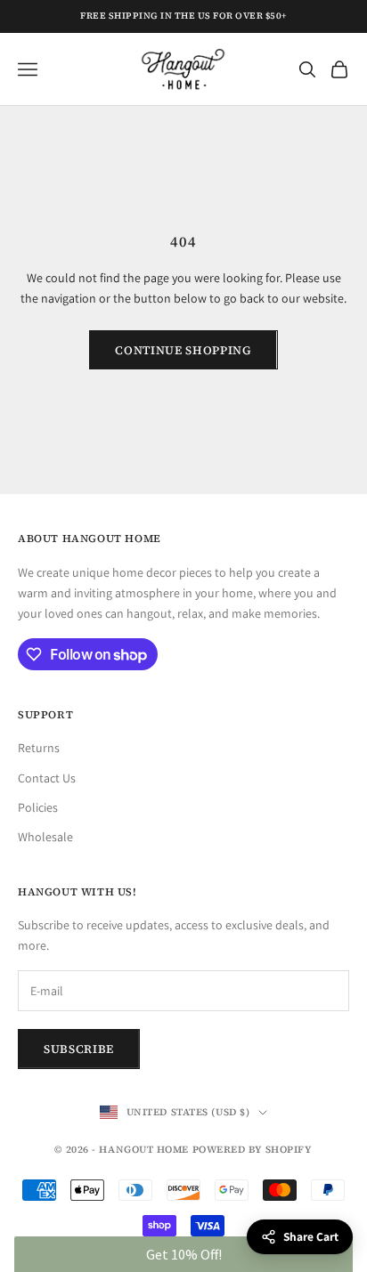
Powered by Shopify (252, 1149)
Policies (38, 807)
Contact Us (47, 778)
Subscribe (79, 1049)
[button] (183, 1254)
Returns (39, 748)
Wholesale (45, 837)
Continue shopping (183, 350)
